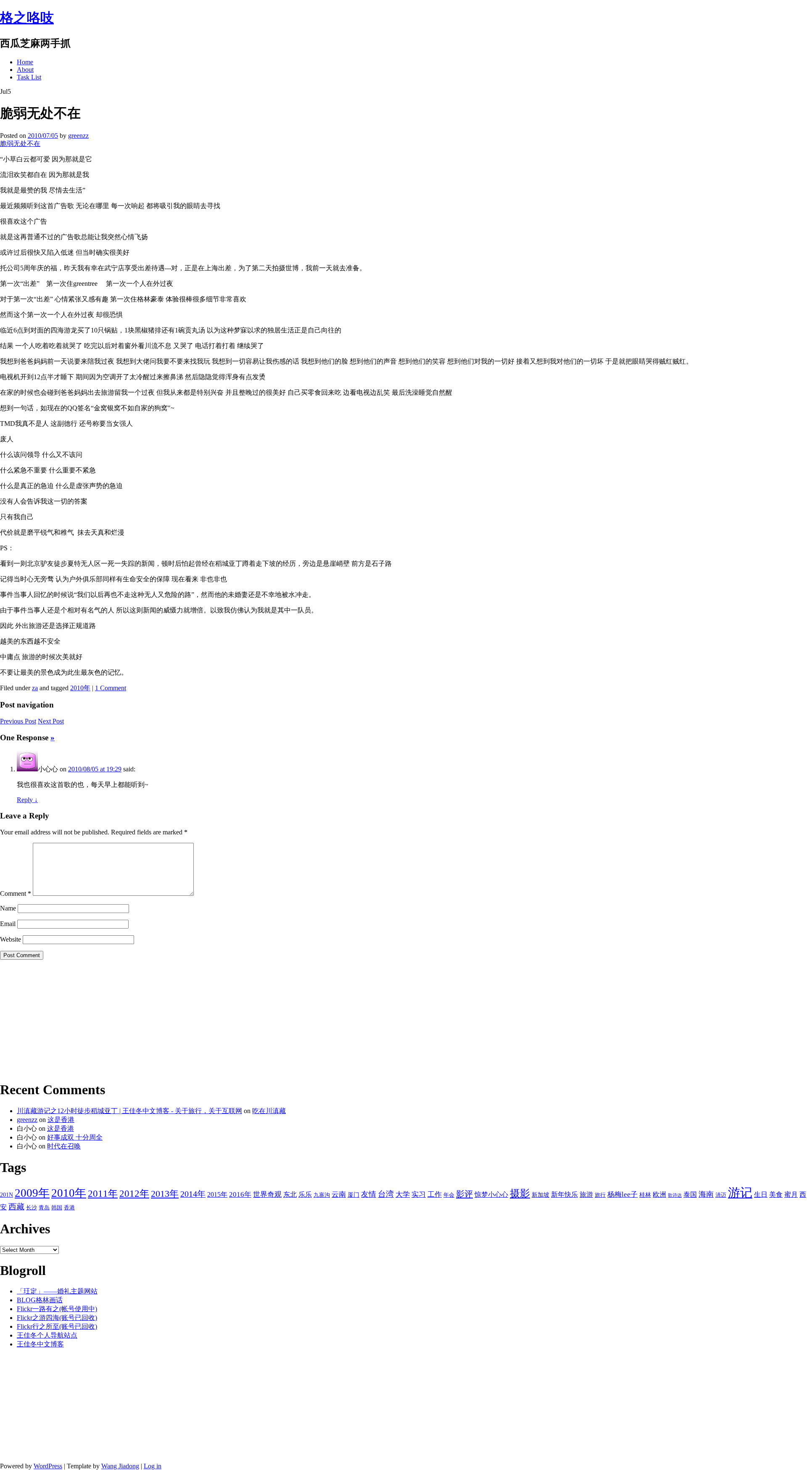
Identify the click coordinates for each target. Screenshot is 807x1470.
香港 (69, 1208)
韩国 (56, 1208)
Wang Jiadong (120, 1466)
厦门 (353, 1194)
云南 (339, 1194)
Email (8, 923)
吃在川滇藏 (269, 1110)
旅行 (600, 1195)
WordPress (48, 1466)
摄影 (520, 1193)
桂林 (645, 1194)
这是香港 (60, 1119)
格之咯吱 (27, 17)
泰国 (690, 1194)
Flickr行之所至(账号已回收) (57, 1326)
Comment (15, 893)
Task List (29, 77)
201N (6, 1194)
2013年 (165, 1194)
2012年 (134, 1193)
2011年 (103, 1193)
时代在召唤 (64, 1146)
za (35, 687)
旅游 (586, 1194)
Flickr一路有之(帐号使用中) (57, 1308)
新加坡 (540, 1194)
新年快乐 (564, 1194)
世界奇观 (267, 1194)
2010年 (80, 687)
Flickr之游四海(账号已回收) (57, 1317)
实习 (418, 1194)
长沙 (31, 1208)
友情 (368, 1194)
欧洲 (659, 1194)
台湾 (386, 1194)
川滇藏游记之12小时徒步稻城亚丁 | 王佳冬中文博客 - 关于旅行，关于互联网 (129, 1110)
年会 (448, 1195)
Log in (152, 1466)
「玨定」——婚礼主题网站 (57, 1291)
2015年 (217, 1194)
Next (51, 721)
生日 (760, 1194)
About (25, 69)
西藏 (16, 1206)
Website (10, 939)
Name (8, 908)
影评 (464, 1193)
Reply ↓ (27, 799)
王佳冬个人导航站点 (47, 1335)
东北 (290, 1194)
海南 (706, 1194)
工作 (434, 1194)
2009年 (32, 1193)
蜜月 (791, 1194)
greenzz (78, 135)
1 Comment (110, 687)
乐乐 (305, 1194)
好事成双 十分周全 (75, 1137)
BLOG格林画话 (40, 1300)
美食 (776, 1194)
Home (25, 62)
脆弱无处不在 (20, 143)
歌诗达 (675, 1195)
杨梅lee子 (622, 1194)
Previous (18, 721)
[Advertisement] (52, 1018)
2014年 (193, 1193)
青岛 (44, 1208)
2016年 (240, 1194)
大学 (403, 1194)
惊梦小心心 (491, 1194)
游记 (740, 1192)
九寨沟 (322, 1195)
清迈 (720, 1195)
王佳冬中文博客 (40, 1344)
